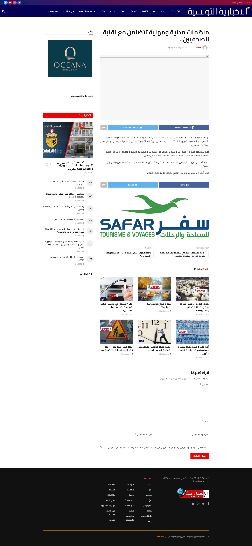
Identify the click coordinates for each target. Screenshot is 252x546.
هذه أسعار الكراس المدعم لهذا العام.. (69, 219)
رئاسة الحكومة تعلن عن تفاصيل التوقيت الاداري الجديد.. (154, 348)
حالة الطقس (146, 516)
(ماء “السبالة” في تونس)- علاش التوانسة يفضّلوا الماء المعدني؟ (116, 307)
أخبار (165, 11)
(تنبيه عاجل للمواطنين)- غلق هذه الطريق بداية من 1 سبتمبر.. (116, 348)
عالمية (130, 490)
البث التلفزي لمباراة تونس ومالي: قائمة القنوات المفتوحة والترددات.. (65, 195)
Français (53, 11)
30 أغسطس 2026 (202, 314)
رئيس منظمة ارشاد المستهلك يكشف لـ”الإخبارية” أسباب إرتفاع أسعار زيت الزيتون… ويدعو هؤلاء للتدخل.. (64, 244)
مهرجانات (69, 11)
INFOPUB (160, 536)
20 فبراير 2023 (181, 47)
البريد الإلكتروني (143, 434)
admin (198, 47)
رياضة (123, 11)
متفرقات (111, 484)
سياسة (130, 484)
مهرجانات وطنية (110, 512)
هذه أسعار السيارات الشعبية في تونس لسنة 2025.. (66, 258)
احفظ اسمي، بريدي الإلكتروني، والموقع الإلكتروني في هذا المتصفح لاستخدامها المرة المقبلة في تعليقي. (158, 447)
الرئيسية (176, 11)
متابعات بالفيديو (86, 11)
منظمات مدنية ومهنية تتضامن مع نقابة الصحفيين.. (68, 182)
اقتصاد (144, 11)
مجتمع (112, 11)
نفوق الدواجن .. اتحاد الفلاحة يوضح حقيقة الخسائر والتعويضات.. (194, 307)
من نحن (25, 2)
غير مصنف (129, 500)
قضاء (102, 11)
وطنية (170, 47)
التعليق (204, 384)
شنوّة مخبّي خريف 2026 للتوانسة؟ (158, 305)
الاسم (205, 421)
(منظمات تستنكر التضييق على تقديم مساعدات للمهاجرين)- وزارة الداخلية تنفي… (75, 165)
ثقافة (133, 11)
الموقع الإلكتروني (200, 434)
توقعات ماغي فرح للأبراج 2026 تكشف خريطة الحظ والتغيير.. (63, 208)
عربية (131, 495)
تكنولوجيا (147, 505)
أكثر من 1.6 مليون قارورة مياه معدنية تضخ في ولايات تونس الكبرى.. (193, 350)
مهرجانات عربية (108, 505)
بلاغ (150, 500)
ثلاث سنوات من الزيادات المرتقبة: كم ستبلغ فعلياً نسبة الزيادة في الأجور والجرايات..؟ (64, 230)
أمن (154, 11)
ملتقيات (111, 495)
